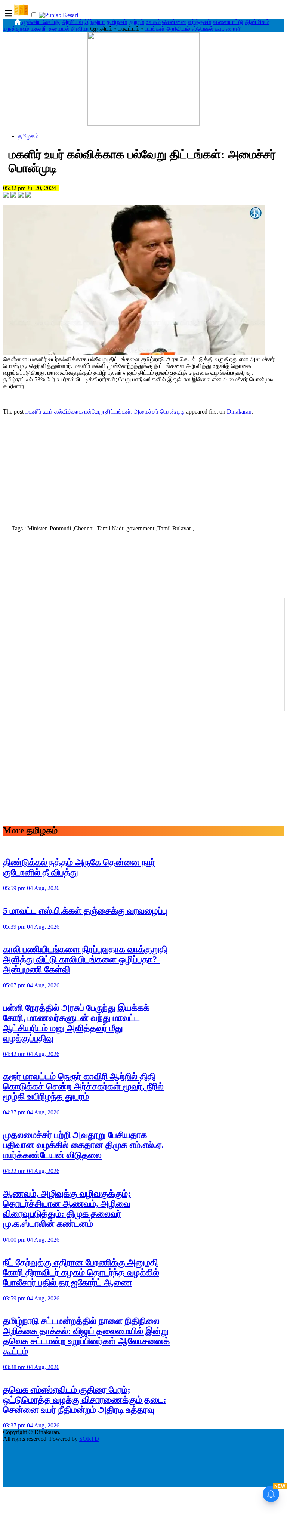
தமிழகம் (117, 22)
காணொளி (228, 28)
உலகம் (153, 22)
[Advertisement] (143, 467)
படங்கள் (155, 28)
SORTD (89, 1439)
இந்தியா (94, 22)
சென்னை (174, 22)
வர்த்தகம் (199, 22)
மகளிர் (39, 28)
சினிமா (80, 28)
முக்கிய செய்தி (41, 22)
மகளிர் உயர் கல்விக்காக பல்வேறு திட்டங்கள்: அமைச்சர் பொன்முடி (105, 411)
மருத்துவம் (16, 28)
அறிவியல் (178, 28)
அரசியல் (72, 22)
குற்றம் (136, 22)
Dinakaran (239, 411)
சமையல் (59, 28)
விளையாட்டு (228, 22)
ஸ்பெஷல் (202, 28)
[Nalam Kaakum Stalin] (143, 123)
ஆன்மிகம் (257, 22)
